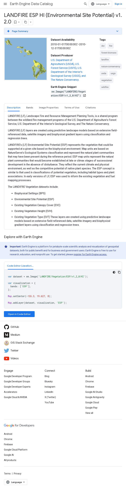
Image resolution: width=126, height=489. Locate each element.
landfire (105, 59)
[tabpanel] (63, 170)
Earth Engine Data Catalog (31, 4)
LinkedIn (49, 392)
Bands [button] (29, 107)
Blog (47, 376)
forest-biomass (108, 52)
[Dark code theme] (114, 272)
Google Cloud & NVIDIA (15, 397)
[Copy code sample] (119, 272)
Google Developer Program (18, 376)
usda (103, 73)
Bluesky (49, 381)
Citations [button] (90, 107)
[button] (63, 31)
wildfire (104, 87)
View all (89, 413)
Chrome (89, 381)
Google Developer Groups (17, 381)
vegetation (106, 80)
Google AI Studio (93, 392)
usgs (113, 73)
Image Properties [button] (49, 107)
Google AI (9, 455)
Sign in (118, 4)
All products (10, 460)
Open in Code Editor (19, 314)
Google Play (91, 407)
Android (89, 376)
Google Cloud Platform (15, 449)
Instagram (50, 386)
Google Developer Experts (17, 386)
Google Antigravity (94, 397)
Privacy (17, 473)
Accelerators (10, 392)
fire (110, 46)
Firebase (89, 386)
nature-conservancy (110, 66)
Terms (7, 473)
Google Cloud (92, 402)
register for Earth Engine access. (90, 254)
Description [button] (13, 107)
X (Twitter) (50, 397)
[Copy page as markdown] (26, 22)
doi (103, 46)
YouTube (49, 402)
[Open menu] (5, 4)
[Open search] (85, 4)
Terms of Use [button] (71, 107)
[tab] (13, 107)
